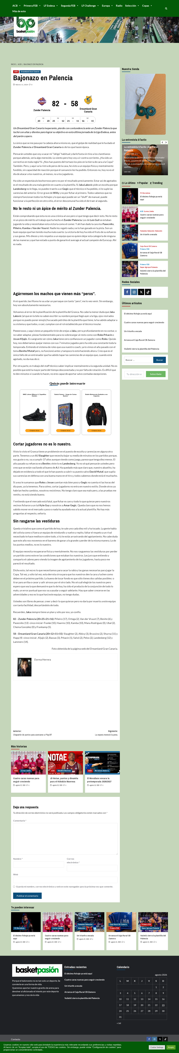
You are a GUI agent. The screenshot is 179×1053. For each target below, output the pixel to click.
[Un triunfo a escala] (130, 232)
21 (149, 1005)
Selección (130, 5)
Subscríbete (155, 374)
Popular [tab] (143, 183)
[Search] (166, 8)
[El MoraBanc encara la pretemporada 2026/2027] (102, 762)
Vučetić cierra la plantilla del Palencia (141, 349)
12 (135, 999)
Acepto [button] (171, 1047)
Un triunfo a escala (148, 234)
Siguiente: (106, 733)
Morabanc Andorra (102, 771)
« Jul (119, 1023)
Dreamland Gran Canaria (30, 72)
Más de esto (19, 11)
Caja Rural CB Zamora (148, 246)
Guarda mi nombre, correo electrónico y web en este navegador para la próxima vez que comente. (64, 886)
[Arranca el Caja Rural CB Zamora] (130, 250)
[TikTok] (148, 292)
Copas (145, 5)
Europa (106, 5)
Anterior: (32, 733)
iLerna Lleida (26, 771)
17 (120, 1005)
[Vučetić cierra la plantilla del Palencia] (130, 268)
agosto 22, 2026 (20, 785)
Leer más (127, 172)
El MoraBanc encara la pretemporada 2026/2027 (99, 780)
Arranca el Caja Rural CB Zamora (139, 340)
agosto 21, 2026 (116, 942)
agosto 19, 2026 (94, 785)
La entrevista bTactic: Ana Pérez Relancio (141, 148)
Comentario (19, 820)
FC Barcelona (145, 193)
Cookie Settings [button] (156, 1047)
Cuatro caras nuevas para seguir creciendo (26, 780)
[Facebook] (127, 292)
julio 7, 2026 (130, 154)
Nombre (18, 858)
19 (135, 1005)
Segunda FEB (68, 5)
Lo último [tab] (129, 183)
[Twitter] (141, 292)
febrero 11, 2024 (22, 85)
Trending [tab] (157, 183)
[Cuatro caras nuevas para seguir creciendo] (28, 762)
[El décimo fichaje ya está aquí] (130, 196)
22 (156, 1005)
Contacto (15, 1039)
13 (142, 999)
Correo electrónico (73, 860)
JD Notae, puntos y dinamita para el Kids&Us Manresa (64, 780)
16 (163, 999)
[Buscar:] (138, 360)
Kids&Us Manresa (64, 771)
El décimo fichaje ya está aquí (138, 313)
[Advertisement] (65, 268)
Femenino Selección (147, 231)
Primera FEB (31, 5)
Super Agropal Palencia (149, 267)
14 (149, 999)
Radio (119, 5)
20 (142, 1005)
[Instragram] (134, 292)
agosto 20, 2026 (57, 785)
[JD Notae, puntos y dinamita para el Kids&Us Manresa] (65, 762)
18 (127, 1005)
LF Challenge (89, 5)
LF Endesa (49, 5)
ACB (15, 5)
